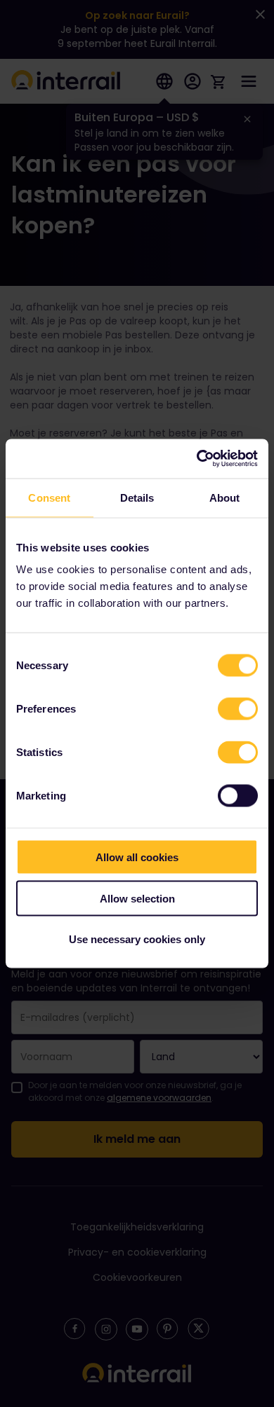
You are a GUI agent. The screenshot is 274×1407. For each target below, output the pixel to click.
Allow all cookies (137, 857)
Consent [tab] (49, 497)
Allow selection (137, 898)
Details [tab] (137, 497)
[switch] (238, 709)
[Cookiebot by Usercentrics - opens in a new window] (197, 459)
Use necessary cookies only (137, 939)
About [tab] (224, 497)
